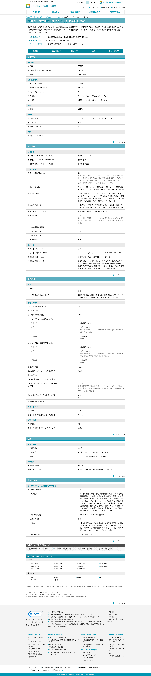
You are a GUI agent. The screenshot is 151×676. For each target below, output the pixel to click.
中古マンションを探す (35, 641)
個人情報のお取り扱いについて (66, 667)
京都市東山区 (35, 566)
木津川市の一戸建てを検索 (62, 549)
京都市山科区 (58, 569)
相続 (110, 653)
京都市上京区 (58, 564)
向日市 (102, 577)
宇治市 (33, 577)
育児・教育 (74, 51)
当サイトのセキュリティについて (38, 670)
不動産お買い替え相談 (35, 654)
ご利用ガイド (94, 7)
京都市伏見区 (35, 569)
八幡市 (56, 580)
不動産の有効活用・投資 (116, 656)
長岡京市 (33, 580)
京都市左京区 (81, 564)
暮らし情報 (59, 17)
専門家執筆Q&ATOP (115, 637)
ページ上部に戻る (119, 142)
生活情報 (55, 51)
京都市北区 (34, 564)
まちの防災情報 (88, 660)
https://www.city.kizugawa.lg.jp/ (57, 40)
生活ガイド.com (38, 592)
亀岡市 (56, 577)
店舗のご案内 (113, 614)
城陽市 (79, 577)
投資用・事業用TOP (89, 637)
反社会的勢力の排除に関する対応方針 (61, 619)
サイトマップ (67, 670)
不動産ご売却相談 (55, 644)
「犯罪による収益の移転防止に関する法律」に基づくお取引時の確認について (74, 617)
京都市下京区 (58, 566)
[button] (35, 614)
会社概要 (122, 7)
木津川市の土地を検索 (85, 549)
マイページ (84, 7)
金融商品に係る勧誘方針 (57, 612)
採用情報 (114, 7)
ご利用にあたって (33, 667)
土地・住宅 (113, 51)
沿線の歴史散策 (88, 657)
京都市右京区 (104, 566)
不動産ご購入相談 (33, 651)
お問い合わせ (106, 7)
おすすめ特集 (32, 657)
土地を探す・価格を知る (35, 649)
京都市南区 (80, 566)
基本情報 (36, 51)
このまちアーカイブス (90, 655)
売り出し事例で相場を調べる (58, 649)
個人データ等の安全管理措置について (91, 667)
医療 (93, 51)
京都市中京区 (104, 564)
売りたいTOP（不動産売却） (58, 637)
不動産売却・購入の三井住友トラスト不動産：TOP (40, 17)
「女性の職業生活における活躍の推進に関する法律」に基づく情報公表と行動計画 (75, 621)
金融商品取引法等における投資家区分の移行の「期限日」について (70, 614)
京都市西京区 (81, 569)
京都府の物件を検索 (105, 549)
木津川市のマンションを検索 (38, 549)
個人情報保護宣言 (47, 667)
